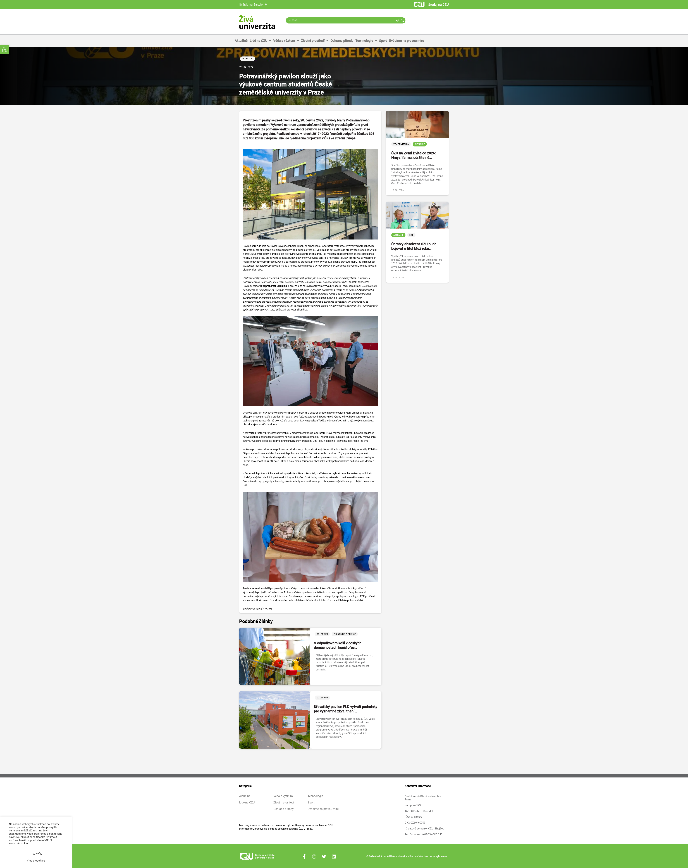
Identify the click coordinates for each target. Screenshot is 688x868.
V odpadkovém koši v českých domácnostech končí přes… (337, 645)
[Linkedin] (333, 856)
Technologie (364, 40)
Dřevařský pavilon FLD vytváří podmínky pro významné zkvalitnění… (345, 709)
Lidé (411, 235)
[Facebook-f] (304, 856)
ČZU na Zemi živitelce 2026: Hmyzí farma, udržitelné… (413, 155)
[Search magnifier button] (402, 20)
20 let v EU (247, 59)
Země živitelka (401, 144)
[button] (4, 49)
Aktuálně (241, 40)
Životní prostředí (313, 40)
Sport (383, 40)
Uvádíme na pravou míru (406, 40)
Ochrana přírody (342, 40)
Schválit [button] (38, 853)
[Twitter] (323, 856)
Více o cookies (36, 860)
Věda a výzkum (284, 40)
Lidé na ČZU (258, 40)
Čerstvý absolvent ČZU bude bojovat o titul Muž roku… (413, 246)
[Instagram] (314, 856)
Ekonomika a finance (345, 634)
